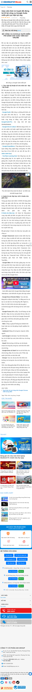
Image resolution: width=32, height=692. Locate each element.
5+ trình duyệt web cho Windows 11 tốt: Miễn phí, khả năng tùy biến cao (8, 426)
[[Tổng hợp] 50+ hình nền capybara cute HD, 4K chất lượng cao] (4, 519)
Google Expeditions (8, 146)
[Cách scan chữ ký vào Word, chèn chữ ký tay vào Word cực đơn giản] (4, 514)
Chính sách (4, 604)
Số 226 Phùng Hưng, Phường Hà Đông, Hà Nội (17, 575)
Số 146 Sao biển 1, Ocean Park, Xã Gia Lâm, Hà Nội (17, 568)
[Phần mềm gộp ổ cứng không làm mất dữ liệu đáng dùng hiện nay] (23, 419)
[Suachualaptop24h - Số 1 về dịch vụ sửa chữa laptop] (7, 2)
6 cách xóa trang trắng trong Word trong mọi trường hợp (19, 498)
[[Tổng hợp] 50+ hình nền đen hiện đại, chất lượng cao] (4, 504)
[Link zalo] (10, 682)
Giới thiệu (4, 595)
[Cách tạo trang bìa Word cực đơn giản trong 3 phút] (4, 509)
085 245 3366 (12, 617)
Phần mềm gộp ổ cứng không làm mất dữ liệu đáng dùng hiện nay (23, 426)
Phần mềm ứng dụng (10, 395)
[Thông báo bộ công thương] (19, 687)
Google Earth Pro (7, 122)
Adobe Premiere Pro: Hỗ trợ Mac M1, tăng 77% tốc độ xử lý (23, 412)
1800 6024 (11, 611)
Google (18, 395)
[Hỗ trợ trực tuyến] (30, 673)
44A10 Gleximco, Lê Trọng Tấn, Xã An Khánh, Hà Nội (17, 582)
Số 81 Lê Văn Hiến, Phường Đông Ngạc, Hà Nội (16, 590)
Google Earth (6, 112)
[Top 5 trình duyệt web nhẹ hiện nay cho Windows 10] (8, 405)
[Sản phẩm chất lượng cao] (6, 688)
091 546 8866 (6, 660)
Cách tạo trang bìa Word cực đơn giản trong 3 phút (19, 508)
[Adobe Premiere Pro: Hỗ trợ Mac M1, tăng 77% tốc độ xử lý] (23, 405)
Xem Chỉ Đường (13, 571)
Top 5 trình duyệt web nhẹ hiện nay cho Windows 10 (8, 411)
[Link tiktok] (18, 682)
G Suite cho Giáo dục (8, 213)
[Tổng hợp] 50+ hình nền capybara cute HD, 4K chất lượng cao (19, 518)
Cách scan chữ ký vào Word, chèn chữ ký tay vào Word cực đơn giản (20, 513)
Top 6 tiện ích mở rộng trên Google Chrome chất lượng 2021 (15, 391)
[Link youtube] (14, 682)
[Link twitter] (2, 682)
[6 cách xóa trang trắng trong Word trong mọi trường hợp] (4, 499)
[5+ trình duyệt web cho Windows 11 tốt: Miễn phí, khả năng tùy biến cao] (8, 419)
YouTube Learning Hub (9, 156)
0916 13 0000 (12, 622)
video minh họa (6, 153)
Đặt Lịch (21, 571)
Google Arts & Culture (9, 126)
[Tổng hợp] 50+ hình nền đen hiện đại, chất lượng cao (19, 503)
